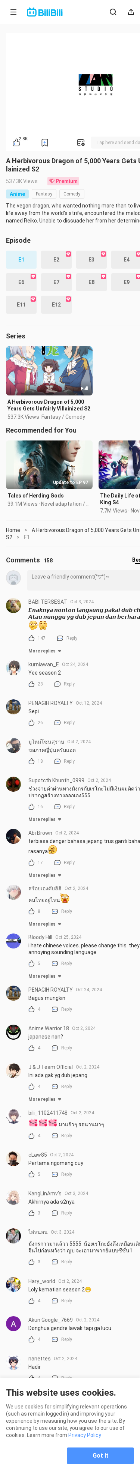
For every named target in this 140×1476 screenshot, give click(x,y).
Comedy (71, 194)
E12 (56, 305)
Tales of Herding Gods (35, 496)
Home (13, 530)
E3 (91, 260)
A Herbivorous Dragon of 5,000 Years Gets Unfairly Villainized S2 (48, 405)
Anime (17, 194)
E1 (21, 260)
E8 (91, 282)
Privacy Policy (84, 1435)
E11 (21, 305)
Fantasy (44, 194)
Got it (101, 1455)
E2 (56, 260)
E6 (21, 282)
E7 (56, 282)
